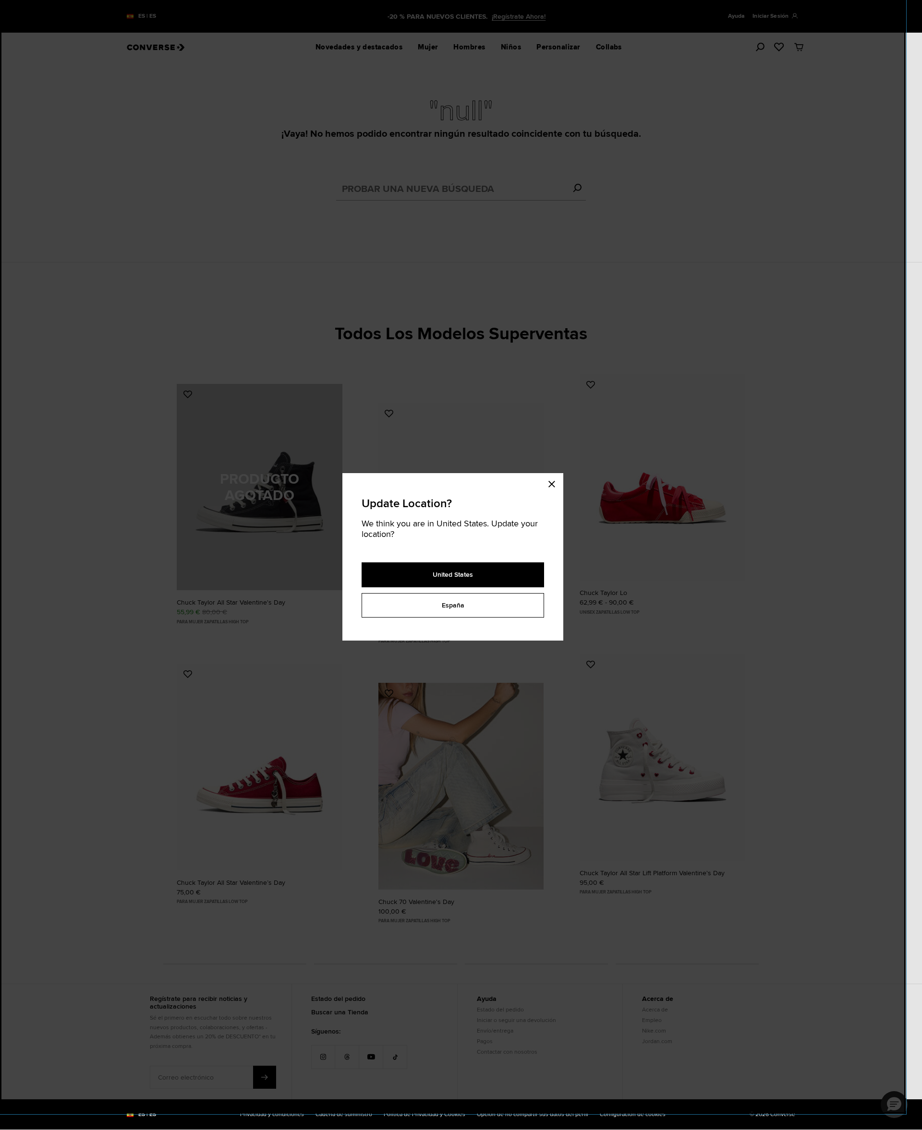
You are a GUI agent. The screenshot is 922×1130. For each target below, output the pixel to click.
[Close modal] (554, 482)
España (453, 605)
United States (453, 574)
